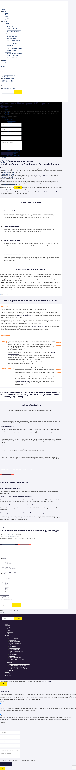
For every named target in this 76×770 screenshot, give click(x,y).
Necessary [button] (2, 701)
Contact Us (7, 576)
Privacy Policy (7, 578)
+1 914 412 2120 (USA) (4, 597)
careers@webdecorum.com (8, 88)
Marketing (7, 41)
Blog (6, 14)
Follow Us (4, 582)
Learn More (44, 681)
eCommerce (8, 52)
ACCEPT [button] (49, 681)
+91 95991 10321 (10, 534)
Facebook (7, 583)
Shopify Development (12, 57)
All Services (10, 670)
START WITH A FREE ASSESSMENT (8, 544)
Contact (7, 18)
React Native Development (14, 40)
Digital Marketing (12, 43)
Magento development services (38, 326)
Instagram (7, 587)
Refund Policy (7, 579)
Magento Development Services (18, 665)
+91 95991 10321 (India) (4, 595)
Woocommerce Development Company (20, 664)
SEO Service (10, 45)
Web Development (11, 25)
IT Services (4, 558)
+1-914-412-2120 (7, 80)
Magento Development (13, 55)
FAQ (5, 577)
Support (4, 573)
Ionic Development (12, 38)
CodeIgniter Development (14, 30)
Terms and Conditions (9, 580)
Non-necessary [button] (3, 711)
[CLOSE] (3, 684)
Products (5, 60)
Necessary (3, 705)
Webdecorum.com (6, 610)
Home (6, 624)
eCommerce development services (42, 175)
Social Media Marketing (13, 47)
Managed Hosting (12, 50)
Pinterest (6, 588)
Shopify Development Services (17, 667)
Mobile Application (12, 35)
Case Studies (5, 64)
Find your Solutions (6, 474)
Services (4, 21)
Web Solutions (8, 23)
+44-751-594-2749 (7, 82)
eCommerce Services (6, 567)
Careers (7, 16)
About (6, 13)
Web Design (10, 26)
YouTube (6, 589)
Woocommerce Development (14, 53)
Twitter (6, 584)
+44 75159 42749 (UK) (4, 596)
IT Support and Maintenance (14, 48)
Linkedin (6, 585)
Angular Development (13, 31)
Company (4, 11)
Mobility (7, 33)
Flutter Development (12, 36)
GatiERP (6, 159)
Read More (5, 335)
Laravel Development (13, 28)
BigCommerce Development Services (19, 669)
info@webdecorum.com (8, 76)
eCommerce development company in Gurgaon (49, 191)
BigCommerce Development (14, 58)
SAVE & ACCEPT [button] (3, 721)
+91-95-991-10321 (8, 78)
